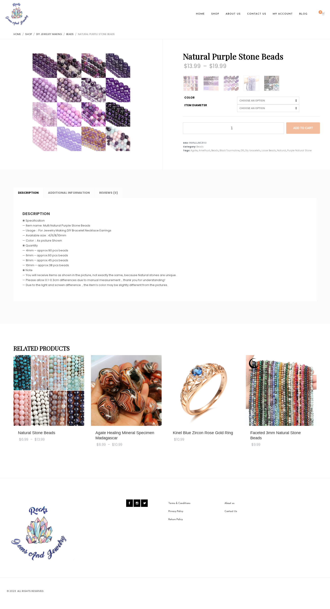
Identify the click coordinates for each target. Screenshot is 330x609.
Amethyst (204, 150)
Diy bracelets (252, 150)
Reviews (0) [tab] (108, 193)
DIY (242, 150)
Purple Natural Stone (299, 150)
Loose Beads (269, 150)
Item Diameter (195, 105)
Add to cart (303, 128)
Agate (194, 150)
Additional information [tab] (69, 193)
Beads (200, 146)
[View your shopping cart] (323, 14)
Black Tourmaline (230, 150)
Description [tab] (28, 193)
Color (189, 97)
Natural (281, 150)
